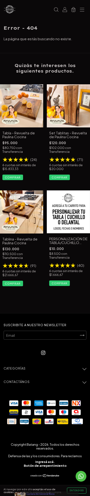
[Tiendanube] (45, 475)
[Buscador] (56, 9)
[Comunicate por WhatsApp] (81, 476)
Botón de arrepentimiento (45, 465)
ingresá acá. (45, 462)
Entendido (77, 490)
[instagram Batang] (43, 352)
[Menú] (82, 9)
